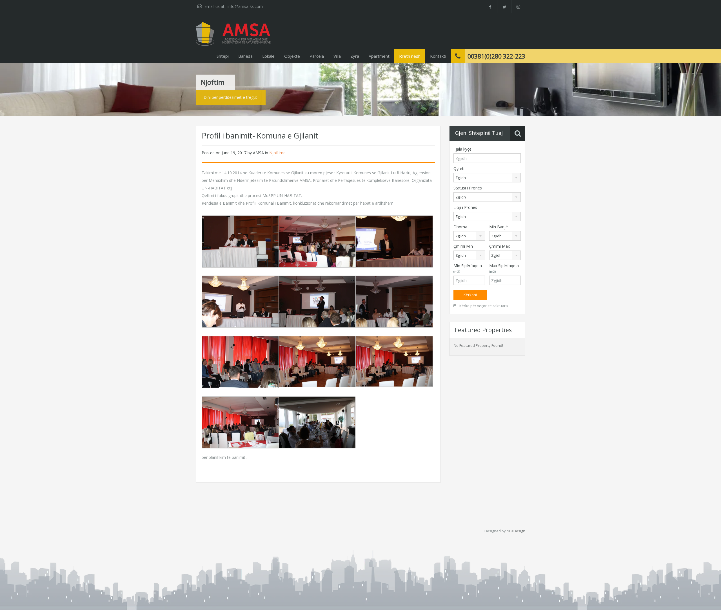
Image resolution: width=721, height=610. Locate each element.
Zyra (354, 56)
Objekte (292, 56)
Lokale (268, 56)
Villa (337, 56)
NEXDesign (516, 530)
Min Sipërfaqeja (467, 268)
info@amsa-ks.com (245, 6)
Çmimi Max (499, 246)
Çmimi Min (463, 246)
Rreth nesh (409, 56)
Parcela (317, 56)
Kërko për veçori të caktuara (483, 305)
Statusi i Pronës (467, 188)
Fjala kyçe (462, 149)
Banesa (245, 56)
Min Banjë (498, 226)
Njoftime (277, 152)
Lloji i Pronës (465, 207)
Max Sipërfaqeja (504, 268)
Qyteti (458, 168)
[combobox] (487, 177)
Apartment (379, 56)
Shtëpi (223, 56)
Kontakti (438, 56)
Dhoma (460, 226)
